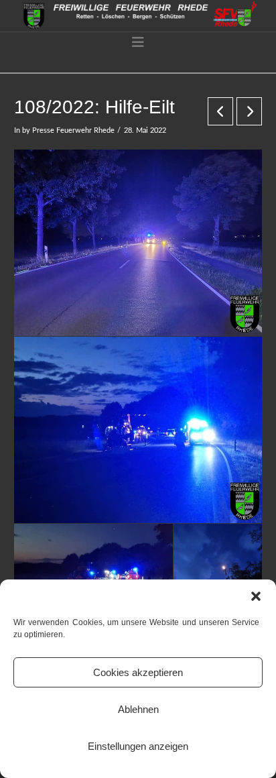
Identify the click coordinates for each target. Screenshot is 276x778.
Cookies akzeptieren (138, 672)
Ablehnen (138, 709)
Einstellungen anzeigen (138, 746)
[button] (256, 596)
